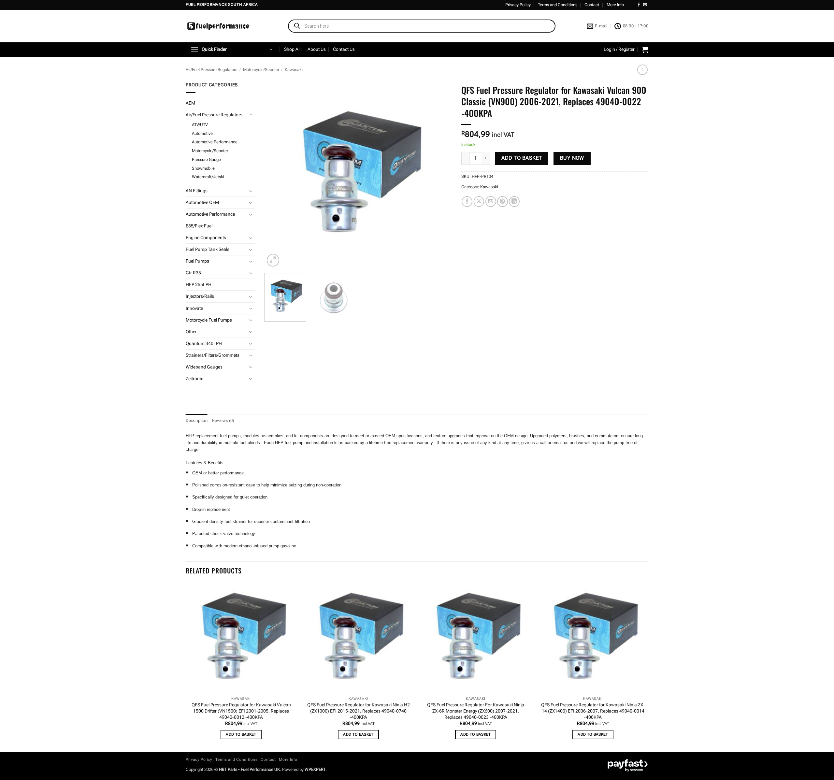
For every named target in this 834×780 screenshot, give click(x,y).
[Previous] (276, 175)
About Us (317, 49)
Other (191, 332)
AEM (190, 103)
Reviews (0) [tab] (223, 420)
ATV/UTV (200, 124)
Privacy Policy (518, 4)
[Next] (439, 175)
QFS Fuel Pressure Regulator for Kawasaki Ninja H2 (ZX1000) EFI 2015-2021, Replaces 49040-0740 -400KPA (358, 711)
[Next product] (642, 70)
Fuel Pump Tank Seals (207, 249)
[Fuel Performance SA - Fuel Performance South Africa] (218, 26)
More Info (615, 4)
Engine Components (206, 237)
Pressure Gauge (206, 159)
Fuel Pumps (197, 261)
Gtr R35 (193, 273)
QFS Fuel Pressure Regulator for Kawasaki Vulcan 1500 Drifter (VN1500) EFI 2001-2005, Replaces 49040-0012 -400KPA (241, 711)
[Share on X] (479, 201)
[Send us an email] (645, 5)
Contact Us (344, 49)
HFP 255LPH (198, 284)
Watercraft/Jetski (208, 176)
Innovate (194, 308)
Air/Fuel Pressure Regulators (211, 69)
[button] (231, 49)
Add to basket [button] (241, 734)
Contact (591, 4)
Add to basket (521, 158)
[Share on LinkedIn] (514, 201)
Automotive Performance (214, 141)
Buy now (572, 158)
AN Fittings (197, 191)
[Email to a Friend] (490, 201)
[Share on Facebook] (467, 201)
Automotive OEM (202, 202)
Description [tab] (197, 420)
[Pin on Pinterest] (502, 201)
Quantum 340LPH (204, 343)
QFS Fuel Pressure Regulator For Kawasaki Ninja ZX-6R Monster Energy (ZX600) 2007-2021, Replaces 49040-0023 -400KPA (475, 711)
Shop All (292, 49)
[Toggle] (251, 114)
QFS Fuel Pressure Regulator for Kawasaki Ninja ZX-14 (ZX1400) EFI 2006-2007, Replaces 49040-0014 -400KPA (593, 711)
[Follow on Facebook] (639, 5)
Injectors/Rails (200, 296)
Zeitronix (194, 379)
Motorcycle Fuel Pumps (209, 320)
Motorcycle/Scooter (261, 69)
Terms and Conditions (557, 4)
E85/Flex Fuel (199, 226)
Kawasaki (294, 69)
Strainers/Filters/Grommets (212, 355)
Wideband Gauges (204, 367)
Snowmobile (203, 168)
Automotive (202, 133)
